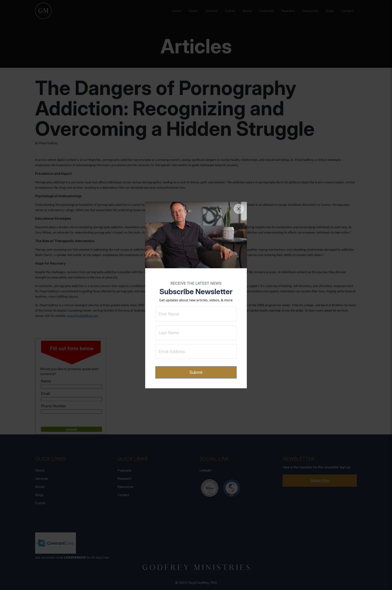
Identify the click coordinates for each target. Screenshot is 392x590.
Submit (196, 372)
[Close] (239, 209)
